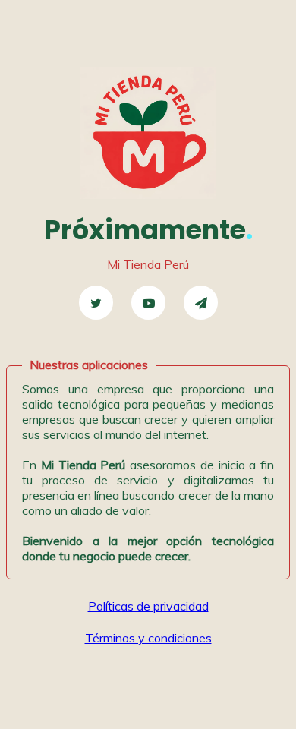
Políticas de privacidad (148, 606)
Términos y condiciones (148, 637)
